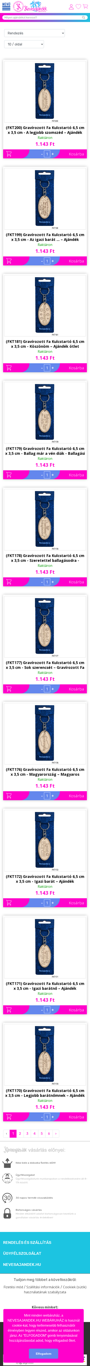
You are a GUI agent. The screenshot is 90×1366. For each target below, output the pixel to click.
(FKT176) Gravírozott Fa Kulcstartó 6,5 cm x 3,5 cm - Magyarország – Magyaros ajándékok (45, 772)
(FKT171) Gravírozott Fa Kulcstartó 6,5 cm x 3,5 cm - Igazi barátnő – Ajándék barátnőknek (45, 986)
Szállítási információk (43, 1287)
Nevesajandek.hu (22, 1264)
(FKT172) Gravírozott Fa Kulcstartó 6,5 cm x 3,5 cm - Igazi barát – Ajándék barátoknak (45, 879)
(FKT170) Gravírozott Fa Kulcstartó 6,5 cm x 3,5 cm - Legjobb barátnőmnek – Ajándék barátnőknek (45, 1093)
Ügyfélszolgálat (22, 1253)
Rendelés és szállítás (27, 1242)
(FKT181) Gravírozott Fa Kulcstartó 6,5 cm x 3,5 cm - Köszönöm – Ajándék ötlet (45, 344)
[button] (77, 1340)
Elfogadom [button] (43, 1353)
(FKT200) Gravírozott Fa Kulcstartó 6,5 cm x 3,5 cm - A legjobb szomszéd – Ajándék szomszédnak (45, 130)
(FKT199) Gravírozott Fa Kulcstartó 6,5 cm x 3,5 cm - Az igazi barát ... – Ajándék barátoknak (45, 237)
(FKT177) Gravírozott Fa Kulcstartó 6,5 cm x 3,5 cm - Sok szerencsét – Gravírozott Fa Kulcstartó (45, 665)
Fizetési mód (13, 1287)
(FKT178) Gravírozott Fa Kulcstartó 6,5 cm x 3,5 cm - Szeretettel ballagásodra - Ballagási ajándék (45, 558)
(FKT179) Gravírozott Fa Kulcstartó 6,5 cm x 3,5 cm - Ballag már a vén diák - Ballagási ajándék (45, 451)
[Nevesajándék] (30, 2)
